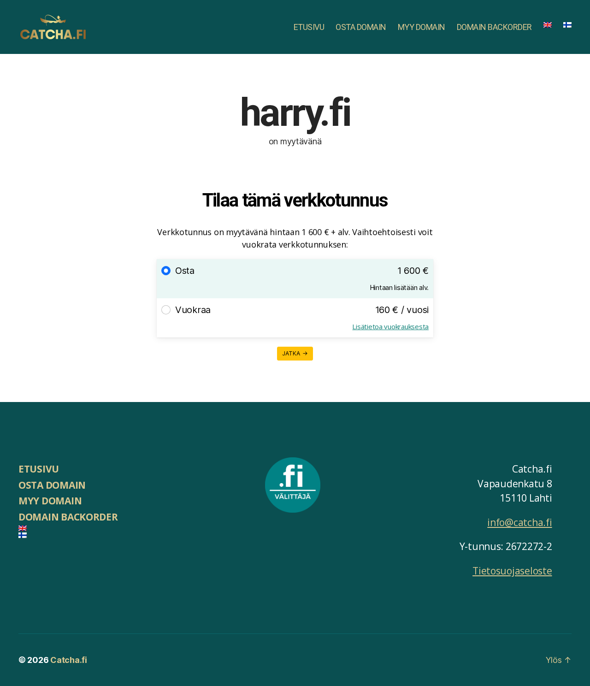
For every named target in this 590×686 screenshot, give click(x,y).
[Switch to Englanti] (547, 25)
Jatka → (295, 353)
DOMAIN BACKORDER (494, 27)
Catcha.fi (68, 660)
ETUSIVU (309, 27)
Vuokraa (193, 309)
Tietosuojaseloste (512, 570)
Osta (185, 270)
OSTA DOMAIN (361, 27)
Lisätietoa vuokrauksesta (390, 326)
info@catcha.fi (519, 522)
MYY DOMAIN (421, 27)
